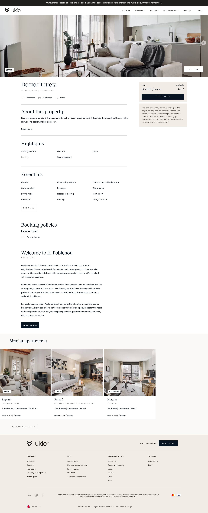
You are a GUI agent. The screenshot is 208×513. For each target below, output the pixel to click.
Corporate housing (116, 465)
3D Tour (193, 69)
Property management (36, 473)
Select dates (163, 97)
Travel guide (32, 476)
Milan (110, 476)
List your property (171, 11)
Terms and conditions (76, 476)
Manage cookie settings (77, 465)
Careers (30, 465)
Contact (199, 11)
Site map (71, 473)
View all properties (23, 427)
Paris (110, 480)
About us (187, 11)
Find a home (125, 11)
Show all (28, 208)
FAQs (150, 465)
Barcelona (112, 461)
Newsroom (31, 469)
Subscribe (168, 443)
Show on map (30, 325)
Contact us (153, 461)
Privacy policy (73, 469)
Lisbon (110, 469)
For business (140, 11)
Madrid (111, 473)
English (34, 507)
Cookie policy (73, 461)
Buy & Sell (154, 11)
